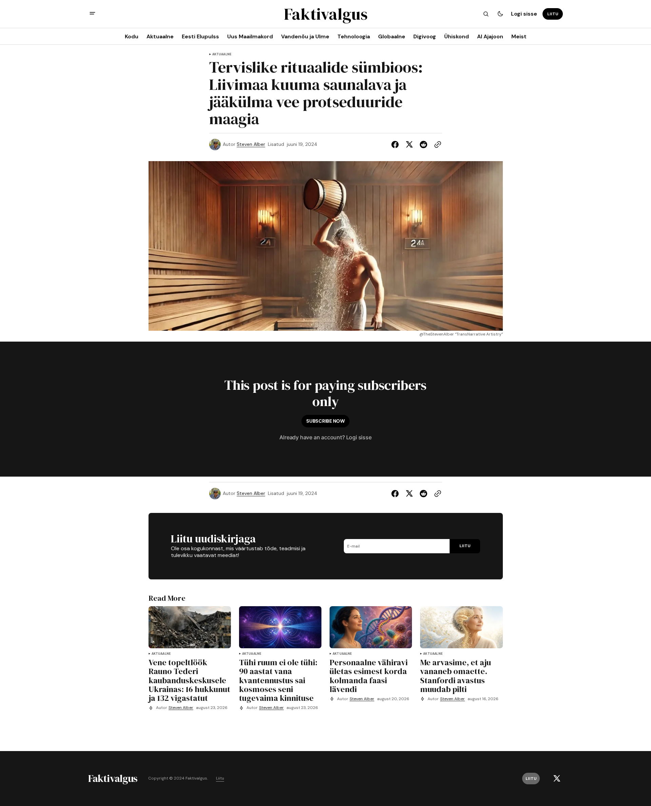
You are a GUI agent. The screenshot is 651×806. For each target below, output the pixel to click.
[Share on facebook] (396, 144)
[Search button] (485, 13)
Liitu (220, 778)
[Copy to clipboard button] (436, 144)
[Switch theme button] (500, 13)
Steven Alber (251, 144)
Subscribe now (325, 421)
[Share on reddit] (423, 144)
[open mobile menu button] (92, 14)
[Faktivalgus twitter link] (557, 778)
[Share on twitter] (409, 144)
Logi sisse (524, 13)
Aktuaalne (222, 54)
